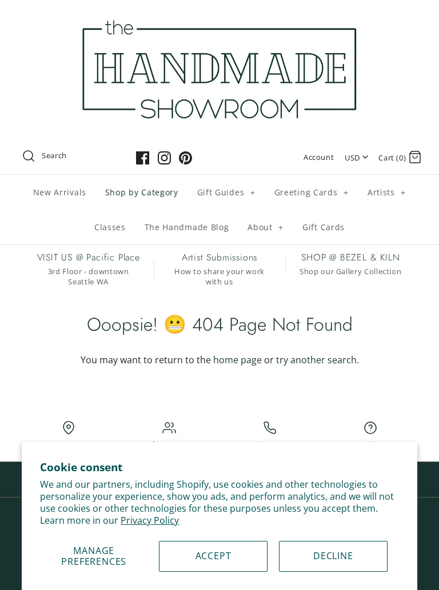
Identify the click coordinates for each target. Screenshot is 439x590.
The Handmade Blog (187, 227)
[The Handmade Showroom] (219, 18)
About (266, 227)
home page (237, 360)
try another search (316, 360)
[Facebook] (142, 157)
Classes (110, 227)
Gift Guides (226, 192)
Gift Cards (323, 227)
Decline (333, 555)
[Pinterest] (185, 157)
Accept (213, 555)
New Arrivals (59, 192)
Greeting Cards (311, 192)
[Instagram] (164, 157)
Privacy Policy (150, 520)
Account (319, 157)
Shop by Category (141, 192)
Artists (387, 192)
